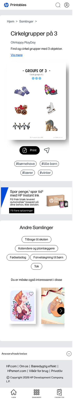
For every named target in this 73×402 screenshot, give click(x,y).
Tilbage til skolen (36, 239)
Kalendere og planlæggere (36, 248)
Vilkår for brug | (40, 371)
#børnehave (25, 164)
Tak (36, 266)
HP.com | (12, 366)
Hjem (10, 21)
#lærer (27, 173)
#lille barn (49, 164)
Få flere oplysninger (22, 210)
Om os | (25, 366)
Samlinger (26, 21)
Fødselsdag (18, 257)
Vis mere (17, 55)
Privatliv (56, 371)
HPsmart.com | (18, 371)
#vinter (45, 173)
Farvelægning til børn (48, 257)
